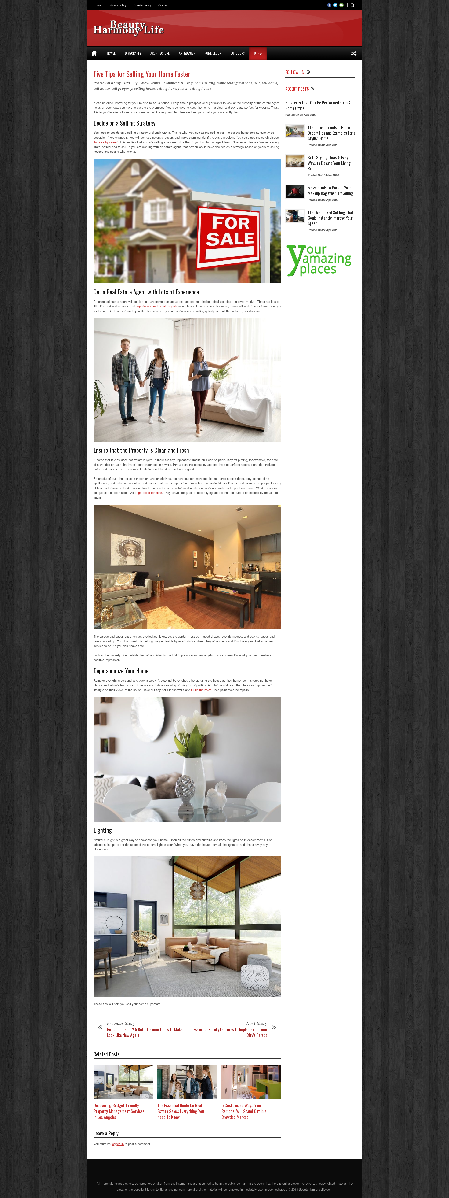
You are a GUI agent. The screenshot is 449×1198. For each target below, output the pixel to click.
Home (97, 5)
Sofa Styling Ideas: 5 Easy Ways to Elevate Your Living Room (329, 162)
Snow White (150, 83)
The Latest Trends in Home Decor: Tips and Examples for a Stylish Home (331, 132)
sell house (102, 88)
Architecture (160, 53)
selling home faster (172, 88)
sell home (269, 83)
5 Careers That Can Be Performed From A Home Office (318, 105)
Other (258, 53)
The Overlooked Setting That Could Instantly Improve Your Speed (331, 217)
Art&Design (187, 53)
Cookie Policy (142, 5)
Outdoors (237, 53)
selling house (200, 88)
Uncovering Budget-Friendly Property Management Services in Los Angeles (119, 1111)
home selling (204, 83)
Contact (163, 5)
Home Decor (212, 53)
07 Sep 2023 (120, 83)
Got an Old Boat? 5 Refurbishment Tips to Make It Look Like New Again (146, 1032)
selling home (144, 88)
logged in (118, 1144)
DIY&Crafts (133, 53)
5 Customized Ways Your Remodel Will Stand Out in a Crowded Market (243, 1111)
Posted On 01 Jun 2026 (323, 145)
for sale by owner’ (106, 142)
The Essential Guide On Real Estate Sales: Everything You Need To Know (180, 1111)
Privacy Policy (117, 5)
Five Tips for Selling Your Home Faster (142, 73)
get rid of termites (150, 492)
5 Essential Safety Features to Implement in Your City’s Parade (228, 1032)
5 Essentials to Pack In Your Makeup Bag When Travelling (330, 190)
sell (257, 83)
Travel (111, 53)
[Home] (94, 53)
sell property (122, 88)
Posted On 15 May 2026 (323, 175)
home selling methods (234, 83)
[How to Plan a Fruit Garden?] (354, 53)
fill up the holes (201, 690)
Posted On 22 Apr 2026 (323, 200)
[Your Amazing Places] (320, 276)
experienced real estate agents (156, 306)
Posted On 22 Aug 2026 (300, 115)
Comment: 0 (173, 83)
